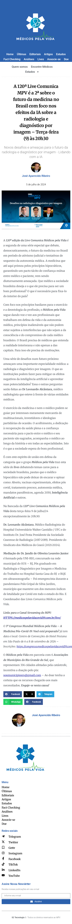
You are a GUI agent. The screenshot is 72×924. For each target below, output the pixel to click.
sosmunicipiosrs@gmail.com (22, 675)
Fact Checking (12, 59)
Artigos (48, 54)
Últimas (21, 54)
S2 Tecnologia (18, 917)
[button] (12, 694)
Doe (66, 59)
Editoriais (35, 54)
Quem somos (20, 66)
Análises (29, 59)
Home (10, 54)
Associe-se (54, 59)
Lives (41, 59)
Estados (30, 71)
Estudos (61, 54)
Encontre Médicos (42, 66)
